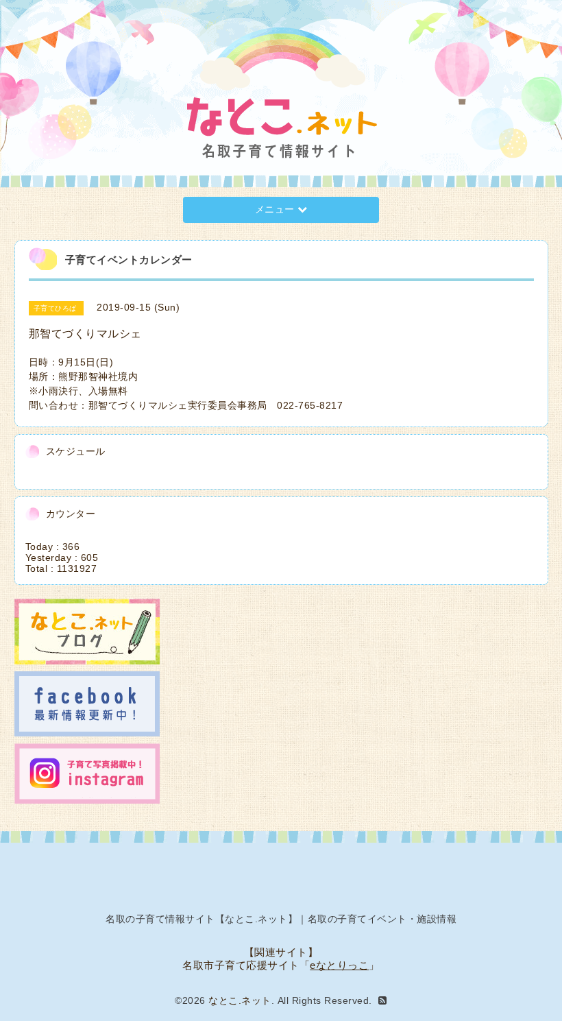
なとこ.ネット (239, 1000)
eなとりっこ (339, 965)
